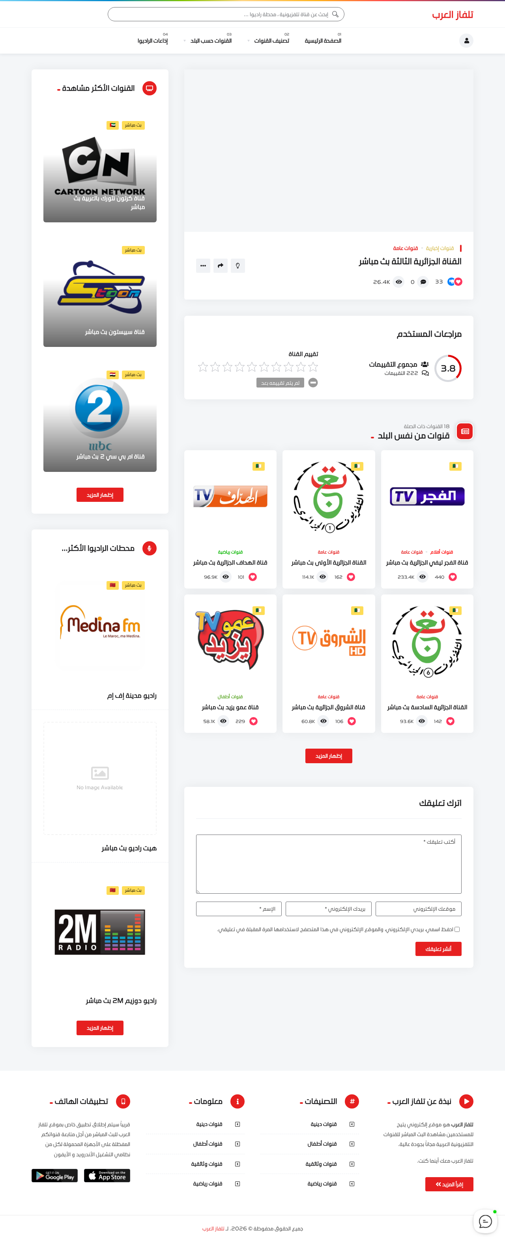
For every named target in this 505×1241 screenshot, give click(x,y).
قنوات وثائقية (321, 1163)
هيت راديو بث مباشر (129, 847)
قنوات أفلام (441, 552)
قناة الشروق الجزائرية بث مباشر (328, 707)
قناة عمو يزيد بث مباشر (230, 707)
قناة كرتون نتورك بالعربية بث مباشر (109, 202)
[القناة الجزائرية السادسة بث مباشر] (427, 640)
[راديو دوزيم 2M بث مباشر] (100, 931)
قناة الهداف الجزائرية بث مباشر (230, 562)
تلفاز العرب (452, 14)
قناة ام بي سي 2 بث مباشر (111, 456)
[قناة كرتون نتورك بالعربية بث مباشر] (100, 165)
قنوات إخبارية (440, 248)
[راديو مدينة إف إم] (100, 625)
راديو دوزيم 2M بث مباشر (121, 1000)
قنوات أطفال (230, 697)
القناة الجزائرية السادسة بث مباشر (427, 707)
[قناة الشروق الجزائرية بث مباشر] (328, 640)
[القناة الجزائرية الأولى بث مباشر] (328, 496)
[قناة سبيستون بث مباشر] (100, 290)
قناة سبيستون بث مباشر (115, 331)
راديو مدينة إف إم (132, 695)
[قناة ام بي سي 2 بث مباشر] (100, 415)
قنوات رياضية (230, 552)
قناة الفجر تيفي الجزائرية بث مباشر (427, 562)
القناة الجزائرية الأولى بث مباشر (329, 562)
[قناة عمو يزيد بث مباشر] (230, 640)
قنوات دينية (324, 1124)
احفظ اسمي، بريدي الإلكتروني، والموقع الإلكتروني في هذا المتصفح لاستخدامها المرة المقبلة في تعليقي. (335, 929)
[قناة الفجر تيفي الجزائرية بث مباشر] (427, 496)
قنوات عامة (405, 248)
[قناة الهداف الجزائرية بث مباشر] (230, 496)
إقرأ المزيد (452, 1184)
